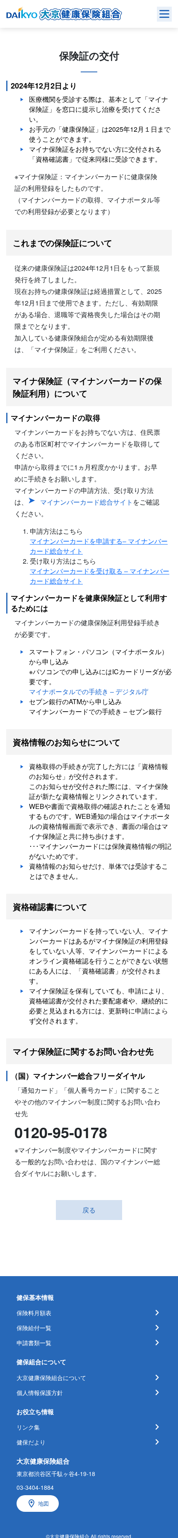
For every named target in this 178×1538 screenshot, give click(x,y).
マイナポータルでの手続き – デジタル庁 (89, 691)
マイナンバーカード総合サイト (86, 502)
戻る (89, 1210)
